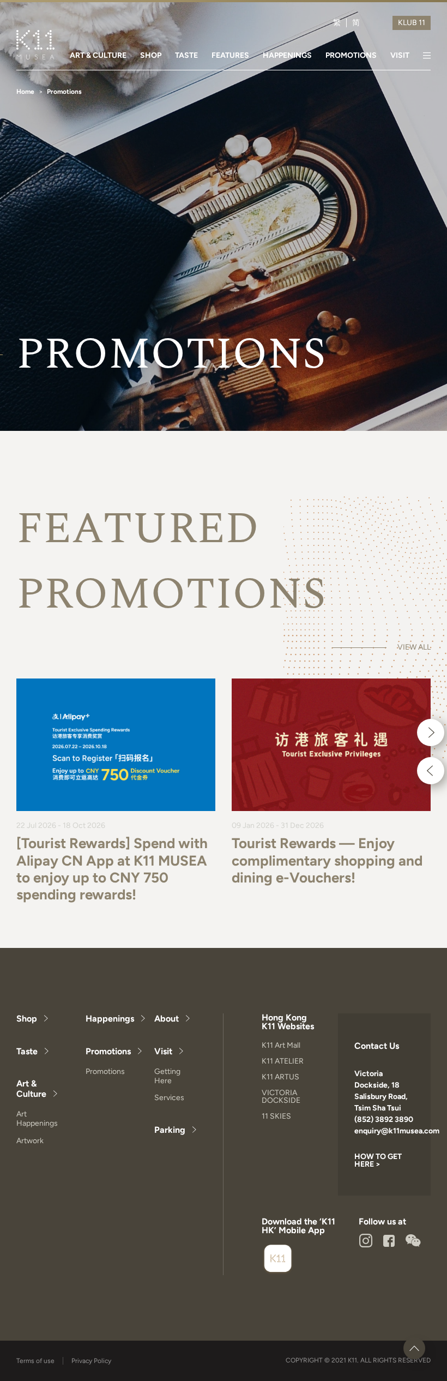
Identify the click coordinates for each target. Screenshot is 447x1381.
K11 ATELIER (283, 1061)
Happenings (110, 1018)
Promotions (108, 1051)
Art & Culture (31, 1088)
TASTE (186, 55)
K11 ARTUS (280, 1077)
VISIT (399, 55)
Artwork (30, 1140)
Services (169, 1097)
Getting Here (167, 1076)
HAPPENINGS (287, 55)
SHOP (150, 55)
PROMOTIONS (351, 55)
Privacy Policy (91, 1361)
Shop (26, 1018)
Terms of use (35, 1361)
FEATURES (230, 55)
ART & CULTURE (98, 55)
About (166, 1018)
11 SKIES (276, 1116)
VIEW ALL (414, 647)
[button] (430, 732)
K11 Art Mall (281, 1045)
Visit (163, 1051)
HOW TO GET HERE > (378, 1160)
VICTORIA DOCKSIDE (281, 1096)
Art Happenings (37, 1118)
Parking (169, 1130)
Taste (27, 1051)
